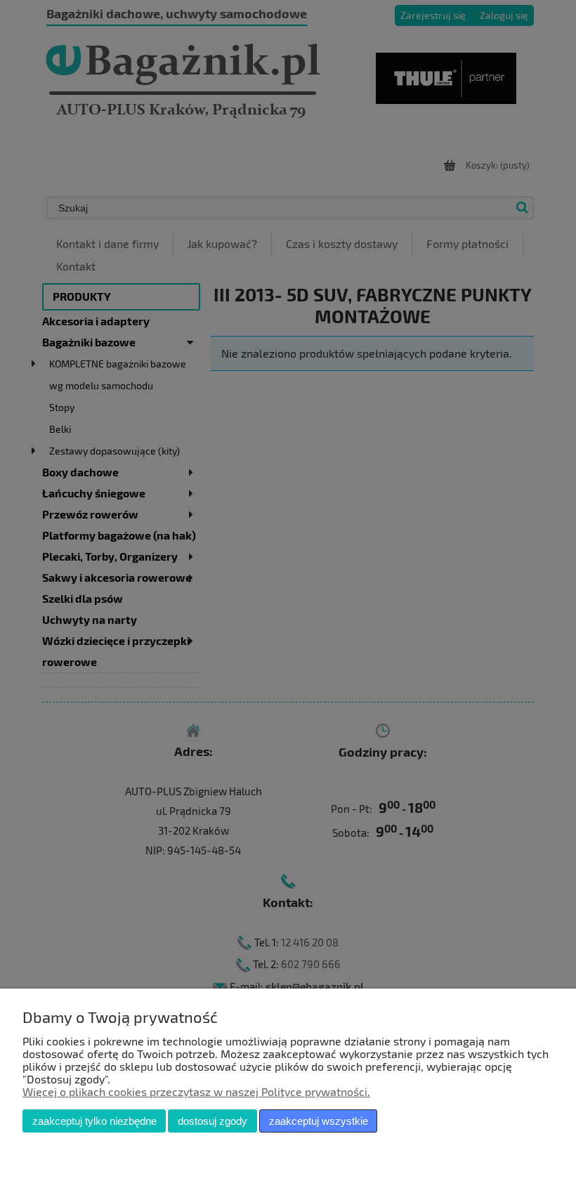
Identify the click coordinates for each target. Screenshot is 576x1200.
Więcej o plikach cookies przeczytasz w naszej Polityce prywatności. (196, 1091)
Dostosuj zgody (212, 1121)
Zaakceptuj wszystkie (318, 1121)
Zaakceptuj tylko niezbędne (94, 1121)
